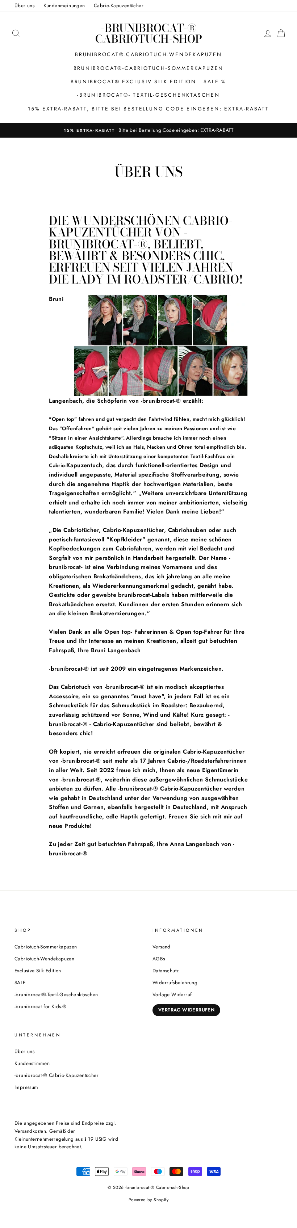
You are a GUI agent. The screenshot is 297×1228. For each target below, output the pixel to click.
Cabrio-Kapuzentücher (118, 5)
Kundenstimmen (32, 1063)
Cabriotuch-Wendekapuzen (44, 958)
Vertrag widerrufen (186, 1009)
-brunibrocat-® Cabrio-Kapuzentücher (56, 1075)
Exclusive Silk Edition (37, 970)
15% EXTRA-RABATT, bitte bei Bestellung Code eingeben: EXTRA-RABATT (148, 108)
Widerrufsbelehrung (174, 982)
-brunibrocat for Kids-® (40, 1006)
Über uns (24, 5)
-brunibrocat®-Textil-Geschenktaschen (56, 994)
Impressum (26, 1087)
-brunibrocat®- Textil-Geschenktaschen (148, 95)
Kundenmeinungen (64, 5)
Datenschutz (165, 970)
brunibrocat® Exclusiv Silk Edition (133, 81)
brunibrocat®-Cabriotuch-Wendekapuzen (148, 54)
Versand (161, 946)
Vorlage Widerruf (172, 994)
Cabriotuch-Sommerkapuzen (45, 946)
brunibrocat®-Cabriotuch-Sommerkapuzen (149, 68)
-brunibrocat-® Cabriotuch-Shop (148, 33)
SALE (20, 982)
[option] (148, 130)
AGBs (158, 958)
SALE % (215, 81)
